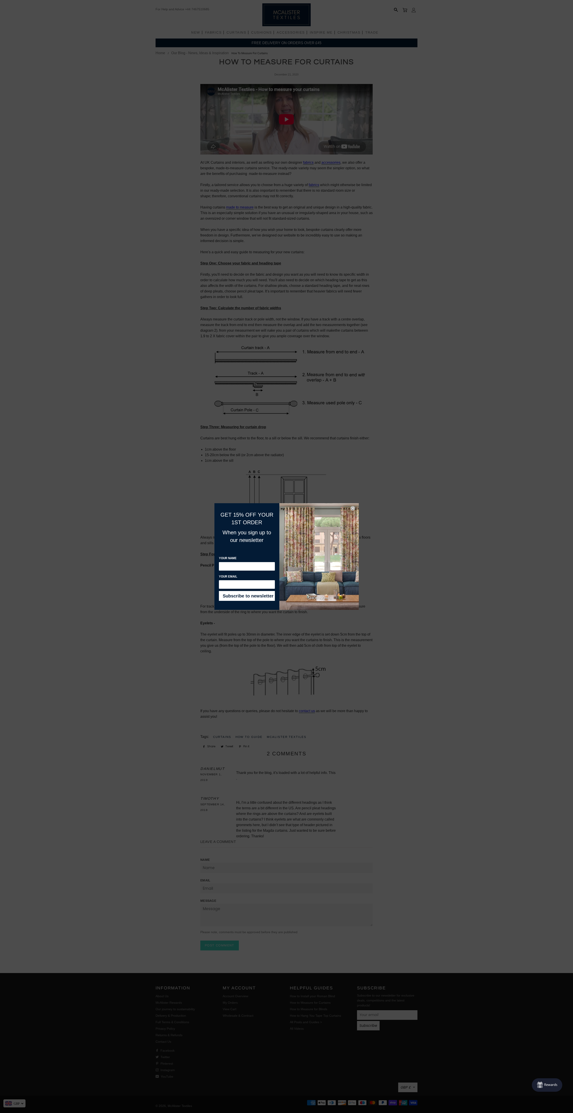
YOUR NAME (228, 558)
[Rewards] (547, 1085)
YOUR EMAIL (228, 576)
